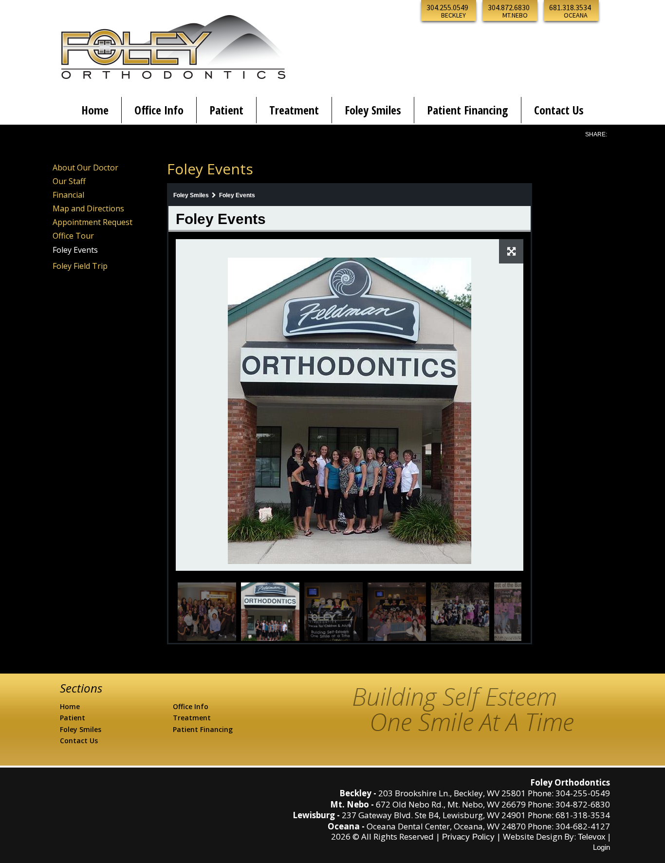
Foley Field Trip (80, 266)
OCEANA (576, 15)
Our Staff (69, 181)
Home (70, 706)
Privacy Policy (468, 837)
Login (601, 847)
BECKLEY (453, 15)
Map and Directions (88, 208)
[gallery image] (350, 411)
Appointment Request (92, 222)
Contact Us (79, 740)
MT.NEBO (515, 15)
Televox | (594, 837)
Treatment (192, 717)
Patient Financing (203, 729)
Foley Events (75, 249)
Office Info (190, 706)
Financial (68, 194)
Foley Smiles (80, 729)
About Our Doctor (85, 167)
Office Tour (73, 235)
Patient (72, 717)
